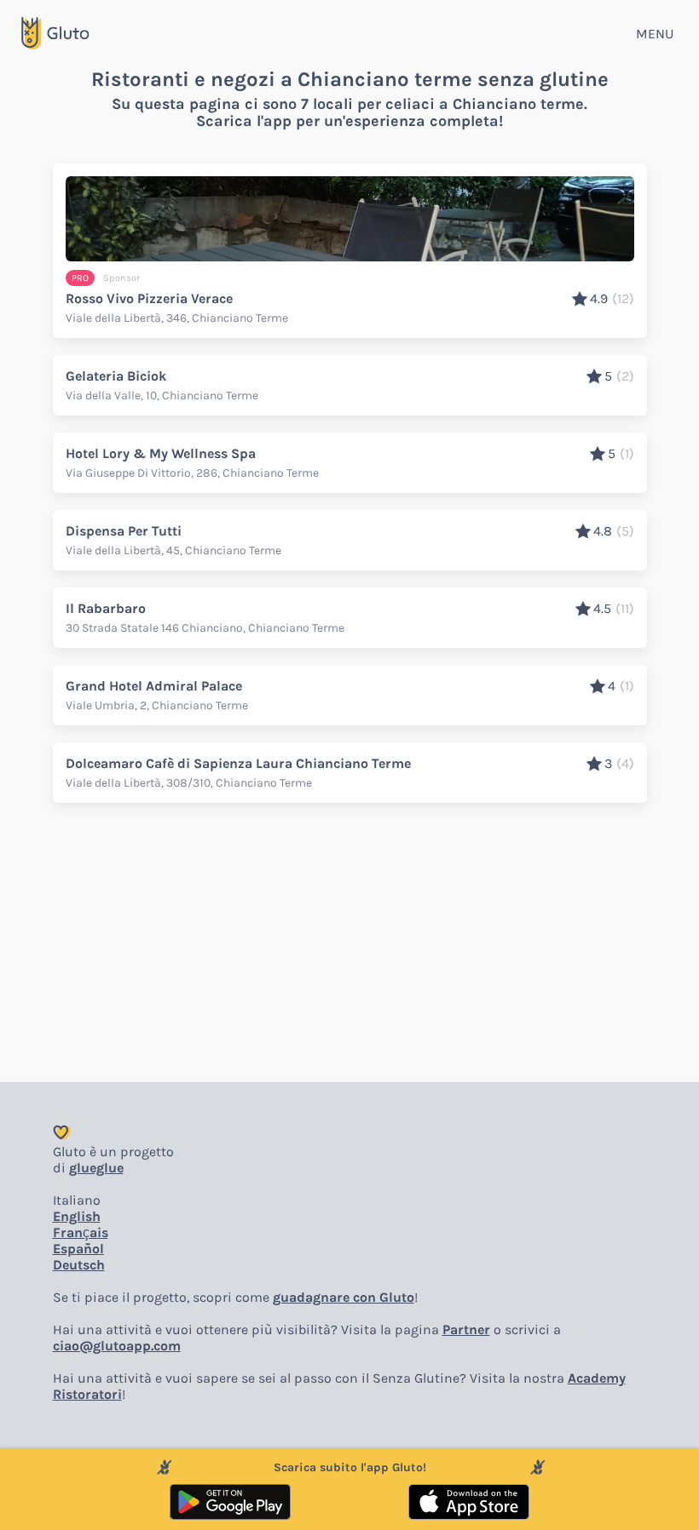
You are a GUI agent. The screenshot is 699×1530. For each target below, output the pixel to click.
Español (78, 1249)
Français (80, 1232)
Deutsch (79, 1265)
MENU (654, 34)
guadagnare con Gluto (343, 1297)
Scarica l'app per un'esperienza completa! (349, 120)
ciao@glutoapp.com (117, 1346)
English (77, 1216)
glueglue (96, 1168)
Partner (466, 1329)
